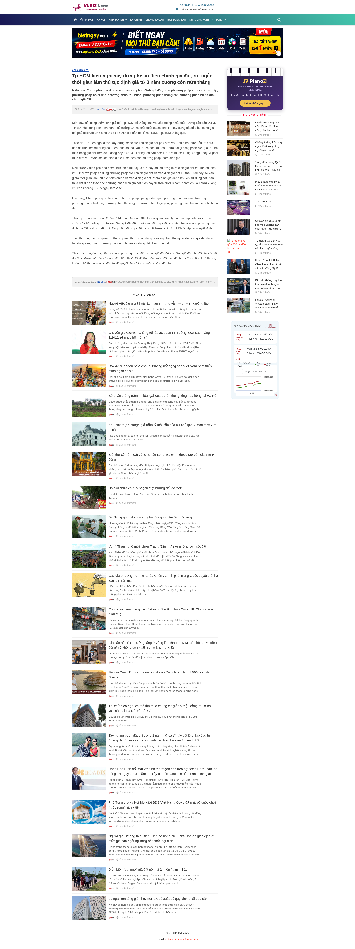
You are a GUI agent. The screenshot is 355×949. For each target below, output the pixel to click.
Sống (219, 19)
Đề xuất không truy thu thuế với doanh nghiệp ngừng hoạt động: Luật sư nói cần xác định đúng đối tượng (268, 288)
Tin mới (88, 19)
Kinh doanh (116, 19)
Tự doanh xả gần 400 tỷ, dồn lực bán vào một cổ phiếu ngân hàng (269, 244)
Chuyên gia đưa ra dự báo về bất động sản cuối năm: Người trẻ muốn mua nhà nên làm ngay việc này (268, 228)
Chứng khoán (155, 19)
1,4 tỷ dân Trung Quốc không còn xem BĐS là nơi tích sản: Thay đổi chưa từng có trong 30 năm (268, 170)
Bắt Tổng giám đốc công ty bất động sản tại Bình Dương (150, 517)
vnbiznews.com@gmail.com (196, 8)
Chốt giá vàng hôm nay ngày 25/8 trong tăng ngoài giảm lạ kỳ (268, 146)
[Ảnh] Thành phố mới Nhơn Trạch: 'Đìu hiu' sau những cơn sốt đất (157, 546)
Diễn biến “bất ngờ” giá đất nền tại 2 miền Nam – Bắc (148, 869)
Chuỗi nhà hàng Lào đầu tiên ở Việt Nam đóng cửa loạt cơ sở (267, 126)
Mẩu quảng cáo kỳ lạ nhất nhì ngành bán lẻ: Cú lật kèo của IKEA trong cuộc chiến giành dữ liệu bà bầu (268, 189)
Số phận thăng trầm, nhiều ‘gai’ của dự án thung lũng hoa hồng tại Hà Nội (163, 396)
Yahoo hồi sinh (263, 201)
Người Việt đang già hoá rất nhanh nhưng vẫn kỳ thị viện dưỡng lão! (159, 303)
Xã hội (101, 19)
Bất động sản (176, 19)
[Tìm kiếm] (279, 19)
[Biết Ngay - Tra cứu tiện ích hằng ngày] (177, 42)
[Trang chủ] (75, 19)
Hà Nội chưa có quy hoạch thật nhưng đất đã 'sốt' (145, 488)
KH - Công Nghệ (199, 19)
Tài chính (136, 19)
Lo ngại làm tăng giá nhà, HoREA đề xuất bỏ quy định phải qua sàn (158, 899)
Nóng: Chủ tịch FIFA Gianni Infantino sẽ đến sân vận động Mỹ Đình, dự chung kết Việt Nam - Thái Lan (268, 268)
